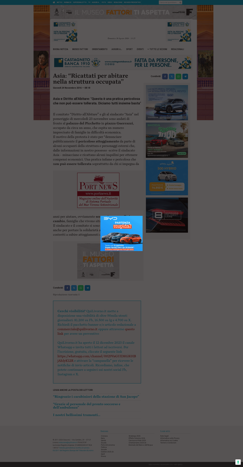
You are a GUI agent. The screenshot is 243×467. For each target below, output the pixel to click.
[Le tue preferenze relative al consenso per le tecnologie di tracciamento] (238, 462)
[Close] (143, 216)
